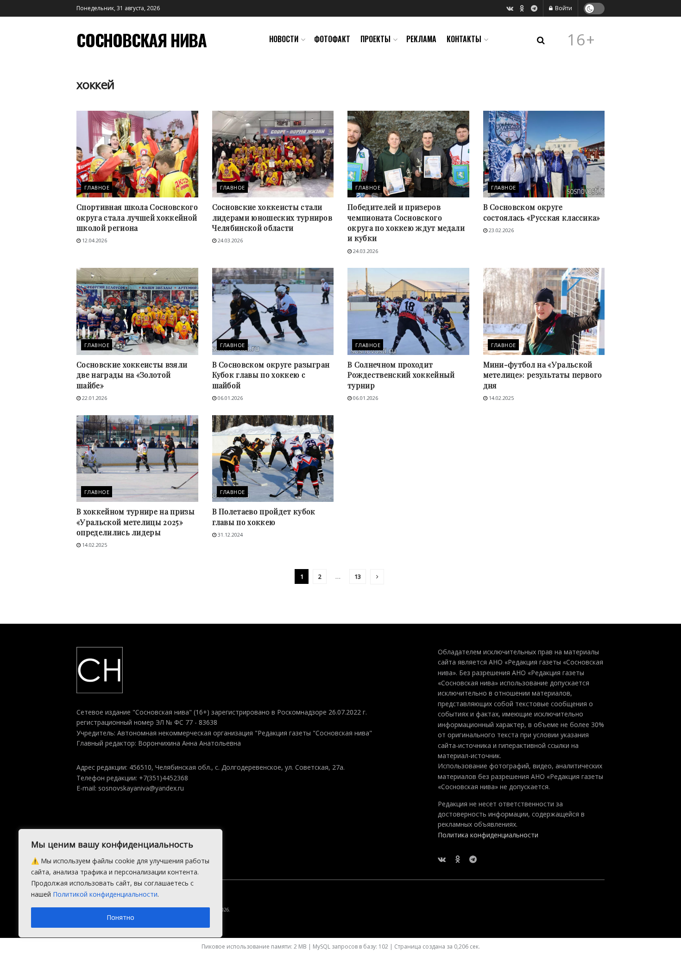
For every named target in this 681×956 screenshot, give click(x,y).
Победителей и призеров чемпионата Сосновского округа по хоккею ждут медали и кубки (406, 222)
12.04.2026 (94, 240)
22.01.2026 (94, 397)
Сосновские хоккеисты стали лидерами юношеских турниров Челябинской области (272, 217)
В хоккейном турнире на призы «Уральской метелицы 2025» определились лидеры (135, 521)
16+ (581, 40)
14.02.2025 (500, 397)
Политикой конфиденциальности (105, 894)
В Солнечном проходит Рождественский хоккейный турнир (401, 375)
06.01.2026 (229, 397)
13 (357, 576)
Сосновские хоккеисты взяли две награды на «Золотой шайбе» (131, 375)
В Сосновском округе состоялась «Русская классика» (541, 212)
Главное (96, 187)
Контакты (464, 38)
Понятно (120, 917)
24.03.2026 (229, 240)
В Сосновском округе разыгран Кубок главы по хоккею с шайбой (271, 375)
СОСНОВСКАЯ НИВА (141, 40)
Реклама (421, 38)
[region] (120, 883)
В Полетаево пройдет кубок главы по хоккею (263, 516)
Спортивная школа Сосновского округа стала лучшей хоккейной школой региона (137, 217)
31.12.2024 (229, 534)
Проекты (375, 38)
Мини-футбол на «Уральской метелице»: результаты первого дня (542, 375)
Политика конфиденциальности (488, 834)
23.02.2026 (500, 230)
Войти (563, 8)
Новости (283, 38)
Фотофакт (332, 38)
